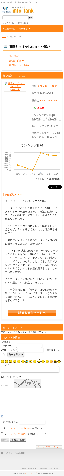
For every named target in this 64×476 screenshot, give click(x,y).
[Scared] (39, 361)
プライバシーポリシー (20, 428)
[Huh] (10, 361)
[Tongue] (23, 361)
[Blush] (51, 361)
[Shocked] (59, 361)
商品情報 (14, 56)
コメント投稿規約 (18, 434)
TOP (4, 37)
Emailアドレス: (9, 350)
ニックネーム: (8, 345)
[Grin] (31, 361)
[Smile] (2, 361)
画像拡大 (15, 89)
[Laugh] (15, 361)
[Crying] (26, 361)
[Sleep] (47, 361)
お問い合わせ (23, 23)
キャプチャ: (7, 386)
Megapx (32, 468)
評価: (4, 354)
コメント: (6, 364)
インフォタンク (31, 473)
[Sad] (6, 361)
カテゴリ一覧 (8, 23)
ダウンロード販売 (47, 86)
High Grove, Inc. (49, 100)
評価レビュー (16, 60)
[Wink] (35, 361)
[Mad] (19, 361)
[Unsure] (55, 361)
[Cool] (43, 361)
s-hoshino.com (56, 468)
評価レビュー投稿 (19, 65)
